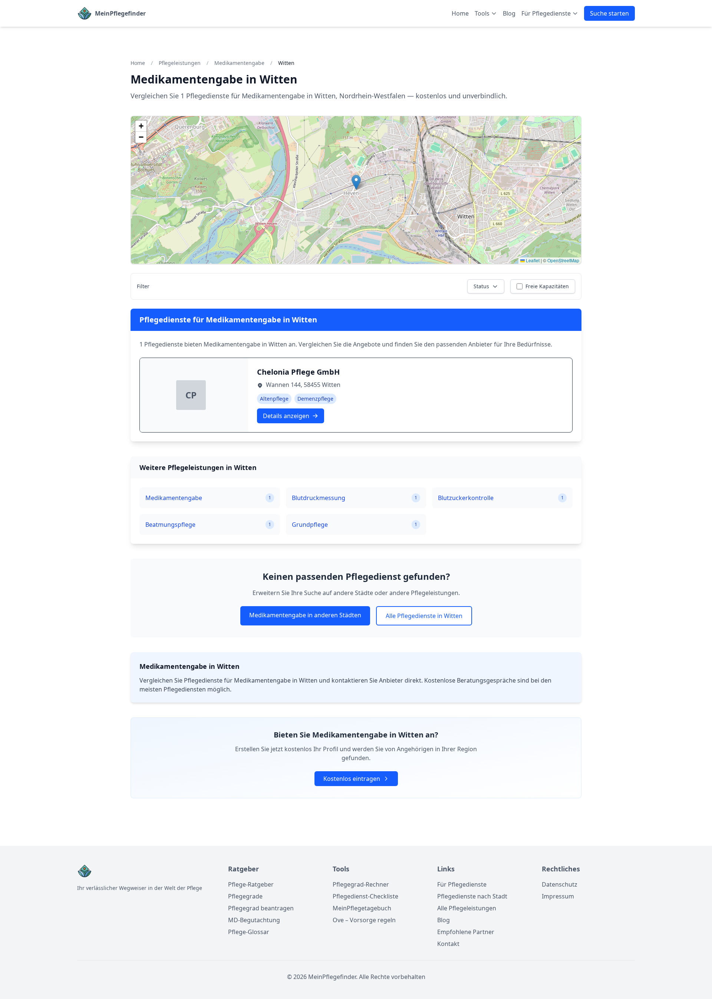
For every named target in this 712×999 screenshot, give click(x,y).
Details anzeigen (286, 416)
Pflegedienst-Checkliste (365, 896)
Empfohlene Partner (465, 932)
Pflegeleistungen (180, 62)
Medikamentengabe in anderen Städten (305, 615)
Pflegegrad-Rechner (361, 884)
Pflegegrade (245, 896)
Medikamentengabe (239, 62)
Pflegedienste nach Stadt (472, 896)
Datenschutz (559, 884)
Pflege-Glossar (248, 932)
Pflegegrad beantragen (261, 908)
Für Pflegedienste (462, 884)
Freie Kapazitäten (547, 286)
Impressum (558, 896)
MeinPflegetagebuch (362, 908)
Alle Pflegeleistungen (466, 908)
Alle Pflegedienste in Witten (424, 616)
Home (460, 13)
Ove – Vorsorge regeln (364, 920)
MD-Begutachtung (254, 920)
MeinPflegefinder (120, 13)
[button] (356, 182)
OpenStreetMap (563, 260)
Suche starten (609, 13)
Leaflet (532, 260)
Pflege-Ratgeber (251, 884)
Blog (509, 13)
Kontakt (448, 944)
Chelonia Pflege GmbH (298, 372)
